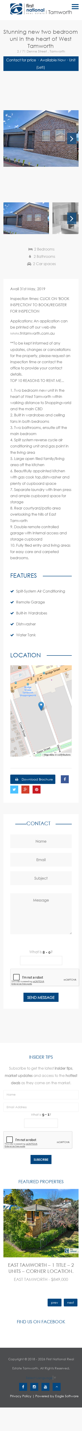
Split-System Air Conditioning (40, 591)
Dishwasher (26, 623)
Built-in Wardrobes (31, 613)
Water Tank (26, 634)
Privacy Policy (20, 1396)
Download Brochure (37, 779)
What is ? (41, 951)
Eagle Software (67, 1396)
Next (71, 138)
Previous (10, 138)
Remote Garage (30, 602)
